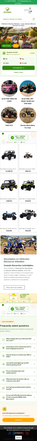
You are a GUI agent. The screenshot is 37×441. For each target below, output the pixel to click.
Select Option (3, 165)
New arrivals (6, 46)
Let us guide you (18, 68)
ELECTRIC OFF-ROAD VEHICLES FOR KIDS (27, 101)
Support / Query (18, 72)
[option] (18, 137)
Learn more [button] (18, 432)
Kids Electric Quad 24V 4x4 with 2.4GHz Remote (14, 228)
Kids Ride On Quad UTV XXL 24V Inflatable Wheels (15, 169)
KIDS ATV (9, 125)
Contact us (18, 420)
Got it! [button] (19, 437)
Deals (15, 46)
